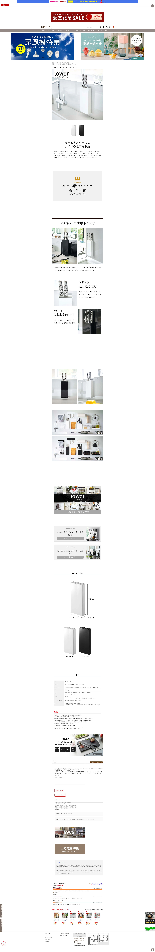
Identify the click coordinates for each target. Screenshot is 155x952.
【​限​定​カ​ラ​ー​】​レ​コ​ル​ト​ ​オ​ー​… (97, 920)
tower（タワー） (70, 64)
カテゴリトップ (54, 62)
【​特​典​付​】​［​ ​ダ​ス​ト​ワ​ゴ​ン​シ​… (72, 920)
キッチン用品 (74, 64)
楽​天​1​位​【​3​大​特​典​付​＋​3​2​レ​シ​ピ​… (80, 920)
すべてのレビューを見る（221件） (97, 883)
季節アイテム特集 (64, 62)
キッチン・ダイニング (59, 63)
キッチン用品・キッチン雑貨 (65, 63)
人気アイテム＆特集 (59, 62)
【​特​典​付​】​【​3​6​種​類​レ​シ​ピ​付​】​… (56, 920)
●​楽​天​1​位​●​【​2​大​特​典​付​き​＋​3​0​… (64, 920)
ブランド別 (58, 64)
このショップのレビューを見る (97, 884)
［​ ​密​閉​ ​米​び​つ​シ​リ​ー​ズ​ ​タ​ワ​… (89, 920)
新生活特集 (68, 62)
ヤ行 (60, 64)
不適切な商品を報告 (59, 799)
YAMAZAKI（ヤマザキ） (64, 64)
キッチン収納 (71, 63)
